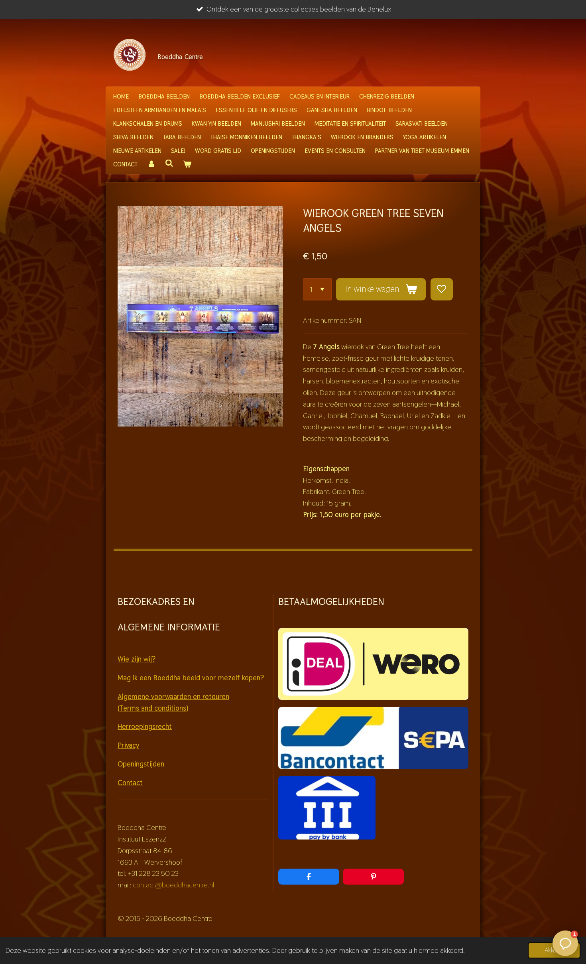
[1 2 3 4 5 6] (317, 289)
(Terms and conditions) (153, 708)
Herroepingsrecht (145, 726)
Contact (130, 782)
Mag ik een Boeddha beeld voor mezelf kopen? (191, 677)
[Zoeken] (169, 163)
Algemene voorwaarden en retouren (173, 696)
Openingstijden (141, 763)
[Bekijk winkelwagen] (187, 164)
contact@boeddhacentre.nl (173, 884)
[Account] (151, 164)
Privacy (128, 745)
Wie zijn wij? (136, 659)
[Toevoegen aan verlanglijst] (442, 289)
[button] (565, 943)
